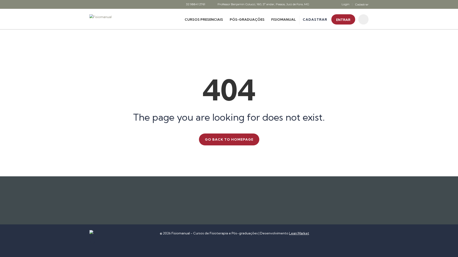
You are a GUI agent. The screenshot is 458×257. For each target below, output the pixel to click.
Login (345, 4)
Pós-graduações (247, 19)
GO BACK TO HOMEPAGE (229, 139)
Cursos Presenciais (204, 19)
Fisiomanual (283, 19)
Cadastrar (362, 4)
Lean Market (299, 233)
